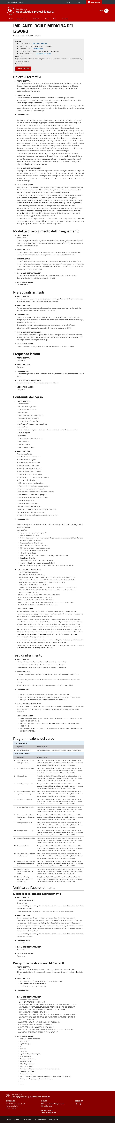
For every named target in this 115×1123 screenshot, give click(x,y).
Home (11, 19)
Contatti (65, 19)
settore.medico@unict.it (48, 1113)
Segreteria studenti (47, 1110)
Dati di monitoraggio (40, 1120)
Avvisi (47, 19)
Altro (55, 19)
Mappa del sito (53, 1120)
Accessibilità (27, 1120)
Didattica (36, 19)
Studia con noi (22, 19)
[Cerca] (106, 11)
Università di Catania (11, 2)
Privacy (8, 1120)
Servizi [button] (78, 2)
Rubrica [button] (68, 2)
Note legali (17, 1120)
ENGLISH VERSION (23, 69)
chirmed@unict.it (46, 1106)
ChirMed (21, 2)
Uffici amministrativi (52, 1104)
